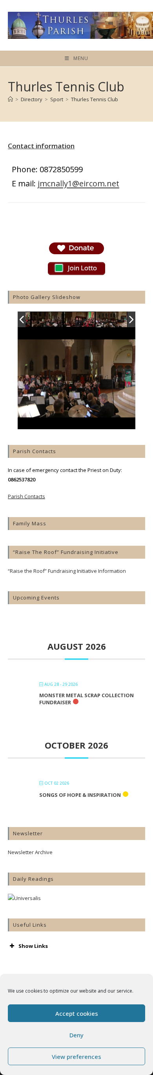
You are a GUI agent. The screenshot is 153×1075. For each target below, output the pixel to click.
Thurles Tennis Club (94, 99)
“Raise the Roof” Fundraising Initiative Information (67, 570)
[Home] (10, 99)
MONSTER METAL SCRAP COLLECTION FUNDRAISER (86, 699)
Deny (76, 1035)
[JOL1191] (47, 320)
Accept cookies (76, 1013)
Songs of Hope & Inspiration (80, 794)
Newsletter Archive (30, 852)
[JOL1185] (111, 319)
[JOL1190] (79, 320)
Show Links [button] (33, 945)
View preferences (76, 1056)
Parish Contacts (26, 496)
